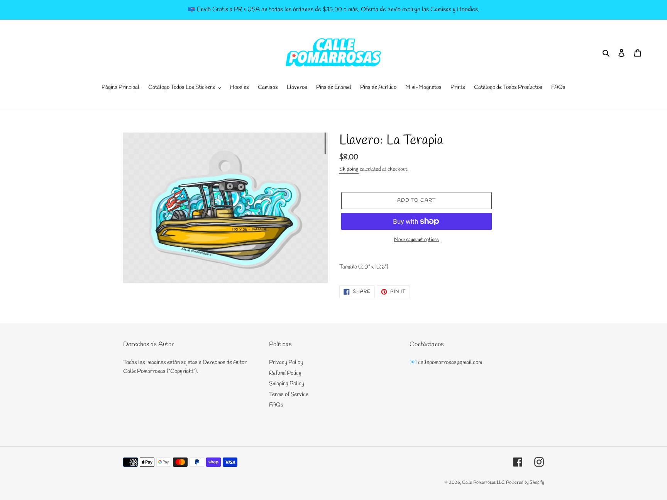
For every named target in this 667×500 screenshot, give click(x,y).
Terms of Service (288, 394)
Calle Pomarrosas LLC (483, 483)
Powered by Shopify (525, 483)
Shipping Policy (286, 384)
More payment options (416, 239)
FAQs (276, 405)
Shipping (349, 169)
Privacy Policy (286, 362)
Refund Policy (285, 373)
